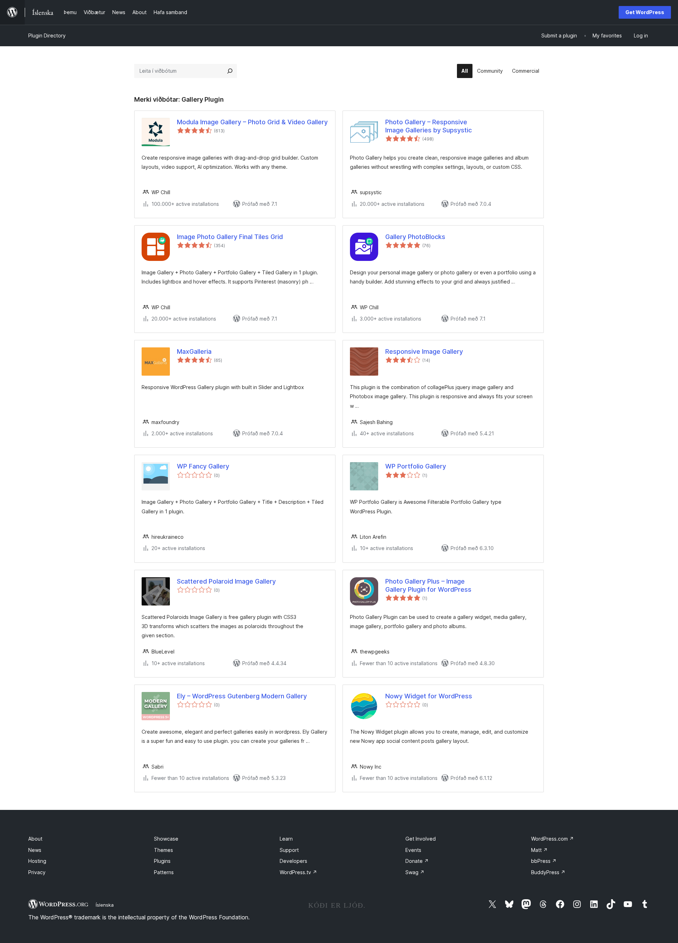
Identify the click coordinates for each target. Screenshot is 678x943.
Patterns (164, 872)
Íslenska (105, 905)
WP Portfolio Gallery (415, 466)
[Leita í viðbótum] (230, 71)
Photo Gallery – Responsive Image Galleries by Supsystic (428, 126)
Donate (417, 861)
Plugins (162, 861)
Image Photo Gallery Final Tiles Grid (230, 236)
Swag (414, 872)
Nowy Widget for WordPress (428, 696)
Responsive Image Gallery (424, 351)
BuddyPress (548, 872)
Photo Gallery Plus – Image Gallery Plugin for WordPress (428, 585)
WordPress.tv (298, 872)
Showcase (166, 839)
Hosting (37, 861)
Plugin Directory (47, 35)
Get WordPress (644, 12)
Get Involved (420, 839)
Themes (163, 850)
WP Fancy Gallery (203, 466)
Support (289, 850)
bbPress (544, 861)
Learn (286, 839)
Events (413, 850)
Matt (539, 850)
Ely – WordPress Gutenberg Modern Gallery (242, 696)
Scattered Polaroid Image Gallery (226, 581)
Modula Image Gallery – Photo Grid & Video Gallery (252, 122)
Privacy (37, 872)
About (35, 839)
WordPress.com (552, 839)
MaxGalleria (194, 351)
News (34, 850)
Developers (293, 861)
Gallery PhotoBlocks (415, 236)
